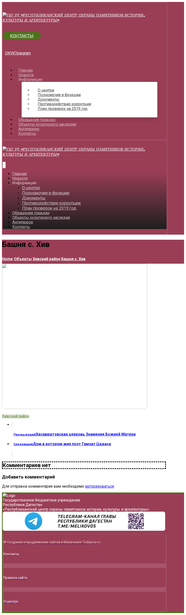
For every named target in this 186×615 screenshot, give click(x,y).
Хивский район (15, 416)
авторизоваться (99, 486)
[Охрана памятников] (85, 19)
